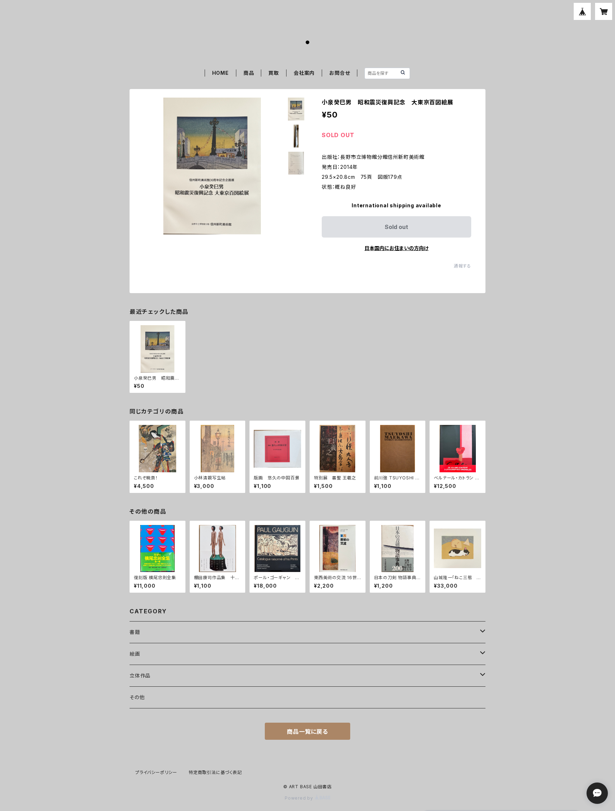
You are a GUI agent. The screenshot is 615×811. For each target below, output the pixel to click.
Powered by (300, 798)
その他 (137, 697)
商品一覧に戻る (307, 731)
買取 (273, 73)
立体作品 (140, 675)
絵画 (135, 654)
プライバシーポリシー (156, 772)
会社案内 (304, 73)
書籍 (135, 632)
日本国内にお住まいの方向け (396, 248)
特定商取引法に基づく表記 (215, 772)
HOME (220, 73)
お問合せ (339, 73)
